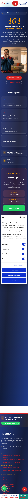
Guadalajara (6, 482)
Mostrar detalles (18, 265)
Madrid (4, 477)
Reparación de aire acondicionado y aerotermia (12, 456)
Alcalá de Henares (7, 479)
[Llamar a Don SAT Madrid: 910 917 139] (24, 489)
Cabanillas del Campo (8, 486)
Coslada (5, 493)
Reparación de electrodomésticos (11, 462)
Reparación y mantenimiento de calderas (13, 459)
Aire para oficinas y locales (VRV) (11, 467)
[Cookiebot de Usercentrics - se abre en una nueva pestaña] (19, 217)
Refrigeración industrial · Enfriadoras (12, 470)
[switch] (24, 249)
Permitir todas (14, 270)
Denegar (14, 280)
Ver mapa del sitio (15, 82)
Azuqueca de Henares (8, 484)
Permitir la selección (14, 275)
